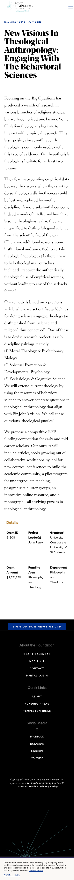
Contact (37, 668)
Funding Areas (37, 704)
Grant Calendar (37, 654)
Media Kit (37, 661)
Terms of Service (27, 786)
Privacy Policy (49, 786)
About (37, 696)
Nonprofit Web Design (40, 783)
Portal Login (37, 676)
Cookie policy (36, 870)
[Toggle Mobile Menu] (70, 6)
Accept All (12, 875)
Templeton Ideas (37, 711)
